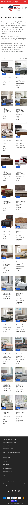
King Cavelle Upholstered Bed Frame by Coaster (7, 326)
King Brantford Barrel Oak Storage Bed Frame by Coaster (20, 355)
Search (5, 461)
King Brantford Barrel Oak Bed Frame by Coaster (7, 385)
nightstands (5, 51)
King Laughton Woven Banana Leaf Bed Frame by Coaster (6, 263)
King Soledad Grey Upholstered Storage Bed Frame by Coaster (20, 79)
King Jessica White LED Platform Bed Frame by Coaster (20, 172)
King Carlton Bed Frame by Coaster (7, 232)
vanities (17, 51)
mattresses (17, 49)
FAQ (4, 475)
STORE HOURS (7, 464)
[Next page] (18, 430)
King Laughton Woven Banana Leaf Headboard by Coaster (20, 233)
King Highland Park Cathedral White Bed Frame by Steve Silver (7, 414)
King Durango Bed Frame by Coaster (20, 202)
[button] (2, 8)
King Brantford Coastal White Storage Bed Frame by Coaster (7, 355)
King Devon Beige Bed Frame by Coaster (7, 142)
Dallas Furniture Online (12, 503)
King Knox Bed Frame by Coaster (7, 294)
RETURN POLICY (7, 468)
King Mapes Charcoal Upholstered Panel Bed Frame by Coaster (7, 110)
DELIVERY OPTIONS (8, 472)
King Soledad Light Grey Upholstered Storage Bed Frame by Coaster (20, 296)
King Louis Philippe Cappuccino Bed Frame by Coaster (7, 172)
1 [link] (9, 431)
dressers (12, 51)
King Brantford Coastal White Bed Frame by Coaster (19, 386)
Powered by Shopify (19, 503)
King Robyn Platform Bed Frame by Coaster (20, 142)
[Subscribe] (23, 485)
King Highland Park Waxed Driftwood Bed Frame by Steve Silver (20, 110)
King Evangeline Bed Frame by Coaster (20, 413)
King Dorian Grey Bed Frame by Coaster (20, 326)
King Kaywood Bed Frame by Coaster (19, 263)
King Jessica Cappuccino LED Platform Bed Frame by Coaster (7, 203)
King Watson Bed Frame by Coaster (7, 78)
